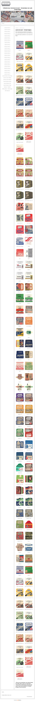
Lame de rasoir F (7, 37)
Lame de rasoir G (7, 38)
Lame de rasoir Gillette (7, 77)
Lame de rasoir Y (7, 72)
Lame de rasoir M (7, 49)
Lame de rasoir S (7, 61)
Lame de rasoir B (7, 29)
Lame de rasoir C (7, 31)
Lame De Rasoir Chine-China (7, 75)
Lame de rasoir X (7, 70)
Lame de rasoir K (7, 46)
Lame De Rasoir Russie (7, 81)
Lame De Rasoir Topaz (7, 85)
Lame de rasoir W (7, 68)
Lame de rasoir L (7, 48)
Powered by (17, 700)
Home (3, 692)
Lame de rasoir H (7, 40)
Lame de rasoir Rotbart (7, 79)
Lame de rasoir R (7, 59)
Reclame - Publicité (7, 87)
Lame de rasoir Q (7, 57)
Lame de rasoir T (7, 62)
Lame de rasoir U (7, 64)
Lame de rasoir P (7, 55)
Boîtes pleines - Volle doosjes (7, 88)
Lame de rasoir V (7, 66)
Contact (3, 23)
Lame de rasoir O (7, 53)
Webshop (16, 27)
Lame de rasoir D (7, 33)
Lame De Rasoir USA (7, 83)
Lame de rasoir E (7, 35)
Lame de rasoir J (7, 44)
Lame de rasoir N (7, 51)
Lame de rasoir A (7, 27)
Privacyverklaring (29, 696)
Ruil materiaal (7, 90)
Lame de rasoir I (7, 42)
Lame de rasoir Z (7, 74)
